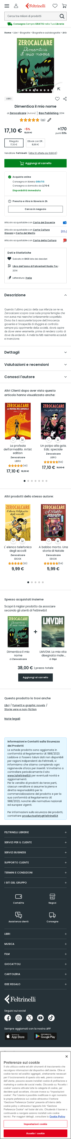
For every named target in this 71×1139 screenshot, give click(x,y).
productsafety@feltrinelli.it (40, 816)
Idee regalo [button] (12, 984)
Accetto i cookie (35, 1133)
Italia (28, 277)
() (43, 120)
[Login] (16, 6)
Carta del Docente (44, 222)
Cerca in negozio (35, 209)
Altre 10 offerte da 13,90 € (42, 153)
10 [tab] (52, 90)
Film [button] (7, 954)
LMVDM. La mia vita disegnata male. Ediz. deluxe (53, 654)
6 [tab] (37, 90)
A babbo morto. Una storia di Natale (53, 549)
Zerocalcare (18, 113)
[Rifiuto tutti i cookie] (67, 1056)
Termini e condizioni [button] (18, 872)
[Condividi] (65, 99)
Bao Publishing (48, 113)
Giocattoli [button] (12, 964)
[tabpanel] (35, 65)
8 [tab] (44, 90)
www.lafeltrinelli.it (19, 775)
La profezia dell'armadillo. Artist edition (18, 449)
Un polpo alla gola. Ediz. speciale (53, 447)
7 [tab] (41, 90)
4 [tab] (30, 90)
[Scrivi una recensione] (49, 120)
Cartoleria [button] (12, 974)
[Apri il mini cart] (64, 6)
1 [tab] (19, 90)
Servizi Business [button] (15, 852)
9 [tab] (48, 90)
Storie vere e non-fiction (20, 709)
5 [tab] (33, 90)
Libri (6, 705)
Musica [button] (9, 944)
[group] (35, 24)
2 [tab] (22, 90)
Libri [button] (7, 934)
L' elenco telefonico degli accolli (18, 549)
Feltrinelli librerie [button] (16, 832)
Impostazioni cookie (35, 1124)
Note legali (12, 719)
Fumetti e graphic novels (28, 705)
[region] (35, 1095)
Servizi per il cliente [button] (18, 842)
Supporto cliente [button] (16, 862)
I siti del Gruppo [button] (15, 882)
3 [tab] (26, 90)
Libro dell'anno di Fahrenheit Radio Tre (35, 266)
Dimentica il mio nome (18, 654)
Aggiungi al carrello (38, 163)
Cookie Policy (57, 1116)
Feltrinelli (21, 153)
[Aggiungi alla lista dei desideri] (57, 99)
